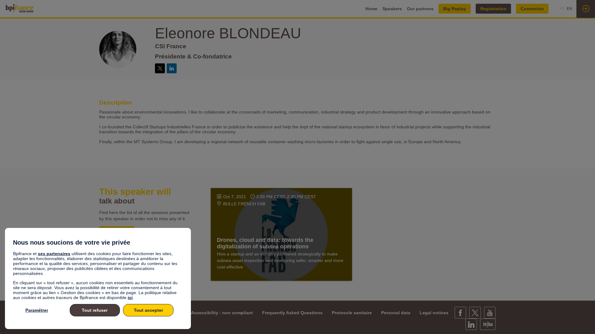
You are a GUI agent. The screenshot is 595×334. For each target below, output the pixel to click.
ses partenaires (54, 253)
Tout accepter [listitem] (148, 310)
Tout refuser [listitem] (95, 310)
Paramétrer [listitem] (36, 310)
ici (130, 297)
